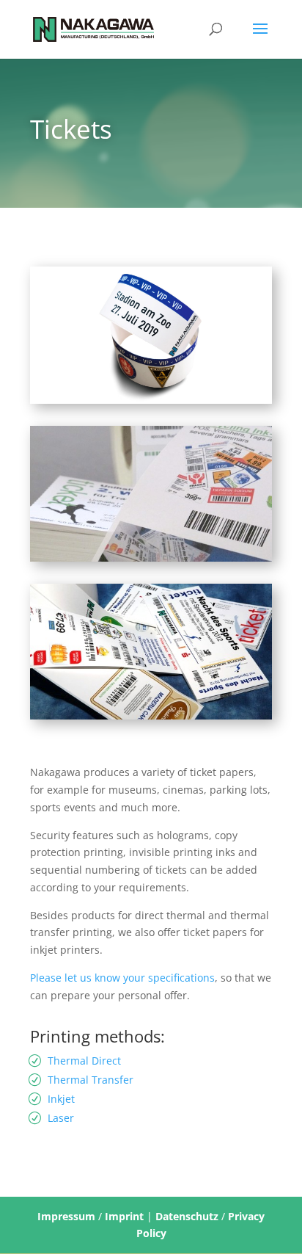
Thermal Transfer (90, 1080)
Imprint (124, 1216)
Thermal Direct (84, 1061)
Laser (61, 1118)
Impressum (66, 1216)
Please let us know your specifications (122, 978)
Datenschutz (186, 1216)
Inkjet (61, 1099)
